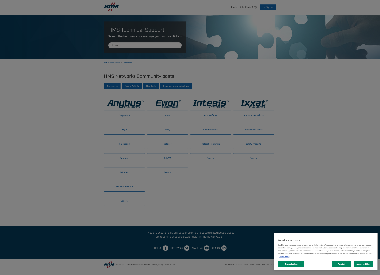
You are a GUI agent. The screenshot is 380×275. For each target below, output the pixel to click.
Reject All (341, 264)
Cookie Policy (284, 257)
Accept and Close (363, 264)
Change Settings (291, 264)
